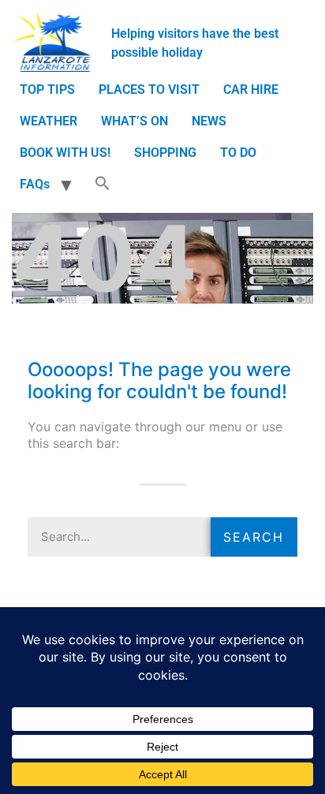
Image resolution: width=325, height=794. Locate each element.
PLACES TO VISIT (149, 89)
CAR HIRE (250, 89)
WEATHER (48, 121)
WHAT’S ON (134, 121)
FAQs (35, 184)
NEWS (209, 121)
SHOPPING (165, 152)
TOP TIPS (47, 89)
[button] (102, 184)
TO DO (238, 152)
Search (253, 537)
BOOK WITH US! (65, 152)
